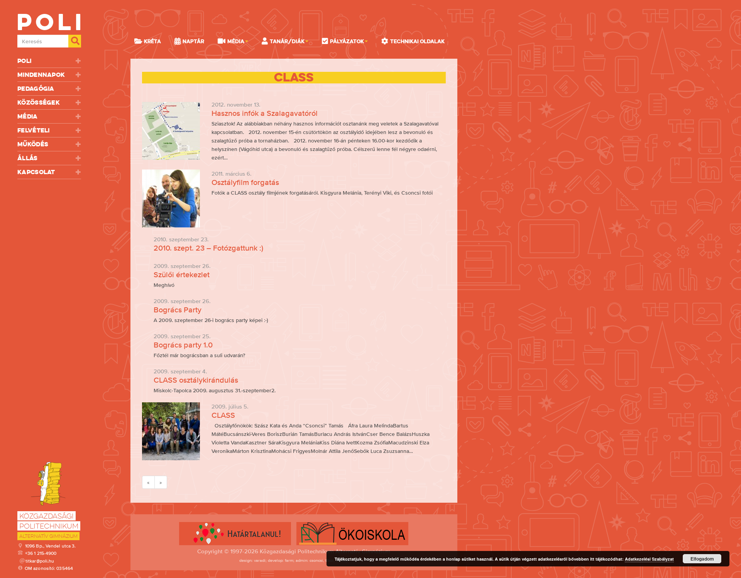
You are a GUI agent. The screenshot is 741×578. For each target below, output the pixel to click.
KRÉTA (152, 41)
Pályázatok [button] (347, 41)
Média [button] (235, 41)
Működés (32, 144)
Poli (24, 61)
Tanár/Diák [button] (287, 41)
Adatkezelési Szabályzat (649, 559)
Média (27, 116)
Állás (27, 158)
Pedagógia (35, 89)
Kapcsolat (36, 172)
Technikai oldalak (417, 41)
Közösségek (38, 102)
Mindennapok (41, 75)
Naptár (193, 41)
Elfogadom (702, 558)
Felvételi (33, 130)
